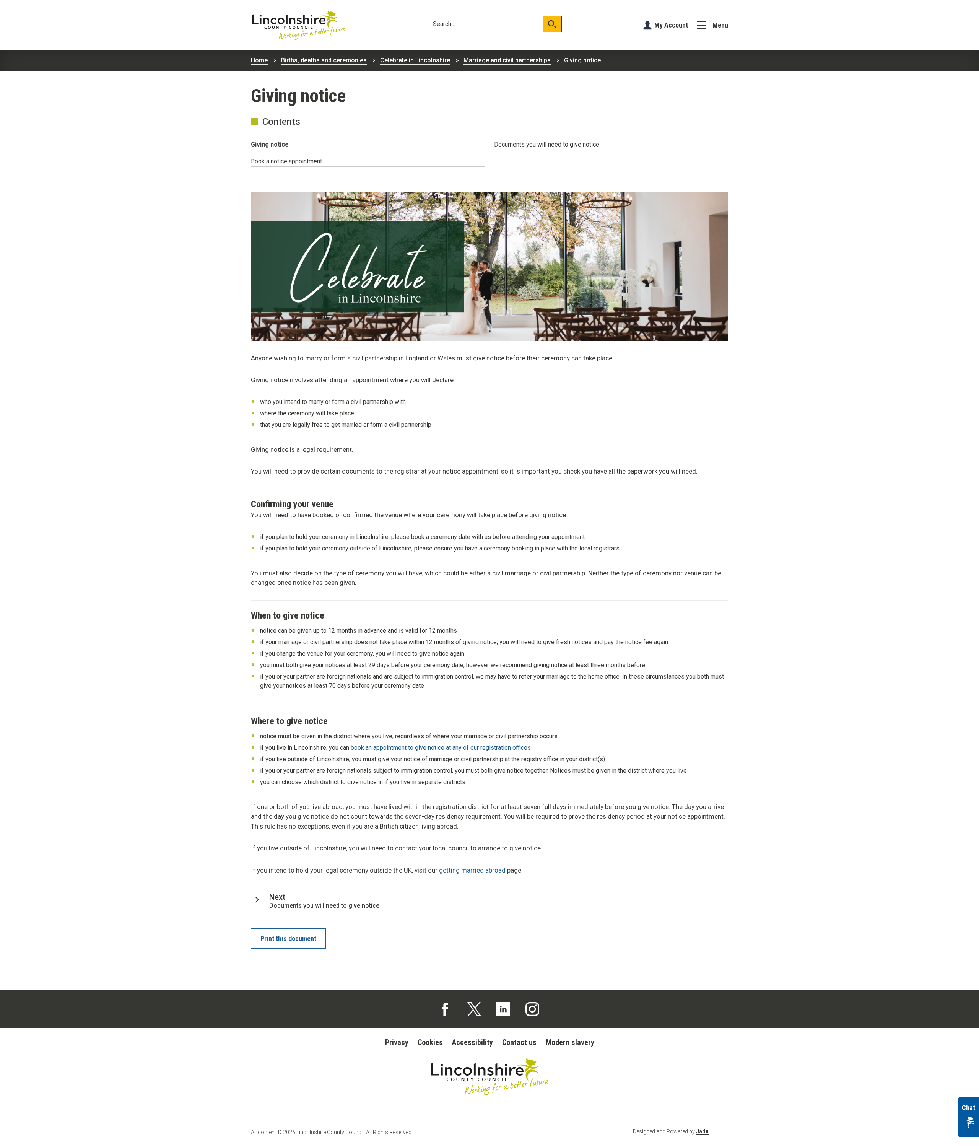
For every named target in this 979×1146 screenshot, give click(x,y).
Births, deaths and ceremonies (324, 60)
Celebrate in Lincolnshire (415, 60)
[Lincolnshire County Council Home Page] (298, 25)
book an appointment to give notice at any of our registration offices (441, 747)
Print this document (288, 938)
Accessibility (472, 1042)
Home (259, 60)
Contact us (519, 1042)
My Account (671, 25)
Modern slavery (570, 1042)
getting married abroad (472, 870)
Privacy (396, 1042)
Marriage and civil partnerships (507, 60)
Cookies (430, 1042)
